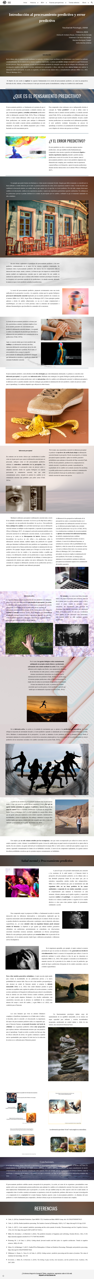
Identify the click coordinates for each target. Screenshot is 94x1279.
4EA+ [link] (42, 3)
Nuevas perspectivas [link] (56, 3)
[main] (47, 17)
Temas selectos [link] (74, 3)
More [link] (84, 3)
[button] (92, 2)
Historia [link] (33, 3)
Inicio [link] (25, 3)
